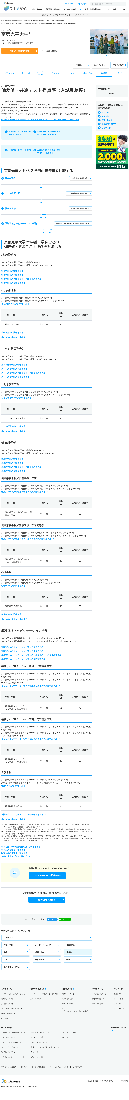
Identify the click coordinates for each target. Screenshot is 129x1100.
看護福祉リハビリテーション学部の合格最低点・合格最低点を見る (31, 655)
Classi (33, 1052)
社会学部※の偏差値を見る (80, 178)
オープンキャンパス (43, 945)
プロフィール (118, 1004)
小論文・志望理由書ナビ (39, 1042)
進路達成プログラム (8, 1052)
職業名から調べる (68, 994)
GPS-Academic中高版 (38, 1032)
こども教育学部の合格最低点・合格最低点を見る (23, 373)
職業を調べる (67, 989)
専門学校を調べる (53, 9)
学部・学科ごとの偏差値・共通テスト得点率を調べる (48, 132)
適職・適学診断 (67, 1004)
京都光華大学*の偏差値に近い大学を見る (19, 847)
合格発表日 (39, 960)
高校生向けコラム (7, 1018)
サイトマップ (77, 1067)
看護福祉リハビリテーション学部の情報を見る (22, 647)
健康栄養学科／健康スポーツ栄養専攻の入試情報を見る (26, 539)
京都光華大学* (26, 20)
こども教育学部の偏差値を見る (78, 193)
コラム (123, 9)
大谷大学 (105, 112)
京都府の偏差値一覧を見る (13, 850)
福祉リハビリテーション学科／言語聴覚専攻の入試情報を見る (29, 739)
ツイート (53, 919)
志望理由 (79, 65)
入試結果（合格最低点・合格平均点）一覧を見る (48, 151)
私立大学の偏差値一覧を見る (14, 853)
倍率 (68, 960)
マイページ (118, 989)
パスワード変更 (119, 1008)
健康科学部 (10, 208)
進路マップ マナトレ (69, 1032)
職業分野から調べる (69, 999)
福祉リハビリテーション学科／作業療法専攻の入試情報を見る (29, 686)
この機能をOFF (112, 94)
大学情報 (8, 20)
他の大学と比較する (47, 900)
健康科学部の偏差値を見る (80, 208)
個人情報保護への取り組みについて (101, 1081)
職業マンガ (75, 1010)
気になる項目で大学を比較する (11, 1008)
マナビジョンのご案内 (8, 1067)
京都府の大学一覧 (17, 20)
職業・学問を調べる (93, 9)
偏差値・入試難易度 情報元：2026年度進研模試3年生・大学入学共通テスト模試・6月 (40, 120)
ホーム (3, 20)
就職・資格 (39, 952)
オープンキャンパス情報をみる (47, 875)
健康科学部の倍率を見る (12, 463)
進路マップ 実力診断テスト (10, 1047)
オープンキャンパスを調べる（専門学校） (44, 994)
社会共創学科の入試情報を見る (15, 304)
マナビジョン (16, 8)
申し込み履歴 (118, 999)
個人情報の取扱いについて (59, 1067)
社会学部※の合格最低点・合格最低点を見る (21, 279)
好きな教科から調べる (99, 999)
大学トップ (8, 938)
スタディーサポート (8, 1037)
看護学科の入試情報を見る (13, 786)
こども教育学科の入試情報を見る (16, 398)
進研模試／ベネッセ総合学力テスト (13, 1032)
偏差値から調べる (7, 999)
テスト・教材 (111, 9)
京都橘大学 (106, 128)
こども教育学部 (12, 193)
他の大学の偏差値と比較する (14, 337)
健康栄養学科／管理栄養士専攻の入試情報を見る (23, 492)
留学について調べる (8, 1013)
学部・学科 (8, 945)
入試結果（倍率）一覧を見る (20, 150)
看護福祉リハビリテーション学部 (21, 223)
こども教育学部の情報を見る (14, 365)
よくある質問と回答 (38, 1067)
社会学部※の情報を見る (12, 271)
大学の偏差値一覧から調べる (14, 856)
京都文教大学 (107, 120)
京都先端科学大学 (109, 124)
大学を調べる (36, 9)
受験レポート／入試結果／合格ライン (44, 1047)
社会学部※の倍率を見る (12, 275)
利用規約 (24, 1067)
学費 (6, 952)
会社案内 (124, 1081)
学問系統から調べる (99, 994)
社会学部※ (10, 178)
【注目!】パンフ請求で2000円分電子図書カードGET (63, 15)
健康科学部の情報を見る (12, 459)
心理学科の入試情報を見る (13, 586)
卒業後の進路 (118, 65)
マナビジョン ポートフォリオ (11, 1057)
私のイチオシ (99, 65)
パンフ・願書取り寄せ (20, 51)
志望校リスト (118, 994)
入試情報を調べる (7, 1004)
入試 (6, 960)
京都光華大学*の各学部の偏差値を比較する (20, 132)
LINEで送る (66, 919)
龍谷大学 (105, 116)
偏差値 (69, 952)
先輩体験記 (70, 945)
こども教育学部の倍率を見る (14, 369)
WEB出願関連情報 (49, 51)
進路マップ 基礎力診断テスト (11, 1042)
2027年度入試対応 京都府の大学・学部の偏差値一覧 (27, 23)
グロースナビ (35, 1057)
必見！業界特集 (35, 999)
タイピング (65, 1037)
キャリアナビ (35, 1037)
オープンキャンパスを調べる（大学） (14, 994)
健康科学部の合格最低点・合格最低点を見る (21, 467)
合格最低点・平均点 (12, 967)
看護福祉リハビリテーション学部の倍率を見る (22, 651)
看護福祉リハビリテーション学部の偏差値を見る (72, 223)
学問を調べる (97, 989)
